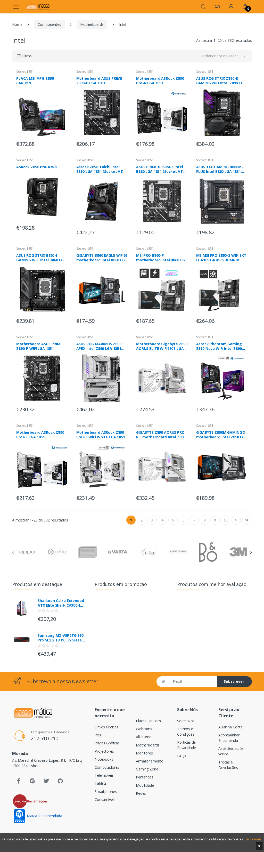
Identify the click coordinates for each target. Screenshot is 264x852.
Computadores (107, 767)
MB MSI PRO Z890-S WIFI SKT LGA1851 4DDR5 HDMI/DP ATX (221, 257)
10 (226, 520)
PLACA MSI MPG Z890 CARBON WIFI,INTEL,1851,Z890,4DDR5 (41, 80)
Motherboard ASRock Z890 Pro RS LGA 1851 (40, 434)
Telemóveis (104, 775)
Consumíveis (105, 799)
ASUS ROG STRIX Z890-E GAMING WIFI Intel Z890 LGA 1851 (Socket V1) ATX (221, 80)
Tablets (101, 783)
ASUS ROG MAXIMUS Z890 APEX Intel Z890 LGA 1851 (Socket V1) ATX (98, 346)
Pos (98, 735)
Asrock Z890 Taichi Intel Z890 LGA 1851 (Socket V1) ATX (99, 169)
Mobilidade (145, 785)
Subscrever (234, 681)
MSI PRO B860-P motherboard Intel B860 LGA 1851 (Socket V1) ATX (161, 257)
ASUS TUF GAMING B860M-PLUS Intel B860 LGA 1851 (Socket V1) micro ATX (219, 169)
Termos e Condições (185, 731)
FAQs (181, 755)
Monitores (144, 753)
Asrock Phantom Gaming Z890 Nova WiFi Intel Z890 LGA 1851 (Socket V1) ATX (219, 346)
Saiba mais (253, 839)
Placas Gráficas (107, 743)
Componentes (49, 24)
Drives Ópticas (106, 727)
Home (17, 24)
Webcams (144, 728)
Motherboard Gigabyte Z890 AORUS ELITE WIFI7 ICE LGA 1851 (161, 346)
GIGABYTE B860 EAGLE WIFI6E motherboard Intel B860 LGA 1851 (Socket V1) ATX (102, 257)
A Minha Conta (230, 727)
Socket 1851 (25, 71)
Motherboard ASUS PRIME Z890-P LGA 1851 (99, 80)
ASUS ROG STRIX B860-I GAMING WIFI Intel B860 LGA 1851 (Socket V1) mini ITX (41, 257)
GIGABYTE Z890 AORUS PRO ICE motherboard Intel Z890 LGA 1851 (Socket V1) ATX (160, 434)
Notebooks (104, 759)
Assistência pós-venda (231, 751)
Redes (141, 793)
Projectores (104, 751)
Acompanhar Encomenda (229, 738)
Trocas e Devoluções (228, 765)
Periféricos (144, 777)
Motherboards (92, 24)
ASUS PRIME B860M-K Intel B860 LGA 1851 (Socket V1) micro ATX (159, 169)
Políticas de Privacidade (186, 745)
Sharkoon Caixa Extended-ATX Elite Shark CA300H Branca (62, 603)
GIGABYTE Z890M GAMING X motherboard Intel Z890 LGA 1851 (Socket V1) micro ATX (221, 434)
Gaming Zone (147, 769)
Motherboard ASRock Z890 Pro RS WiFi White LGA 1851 (100, 434)
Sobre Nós (186, 720)
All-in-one (143, 736)
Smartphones (106, 791)
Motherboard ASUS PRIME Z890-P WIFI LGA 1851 (39, 346)
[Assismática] (37, 7)
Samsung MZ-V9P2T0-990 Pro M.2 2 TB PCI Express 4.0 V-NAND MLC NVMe (61, 637)
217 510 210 (44, 738)
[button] (203, 6)
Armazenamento (149, 761)
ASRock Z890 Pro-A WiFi (37, 167)
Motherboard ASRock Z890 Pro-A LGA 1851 (160, 80)
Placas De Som (148, 720)
